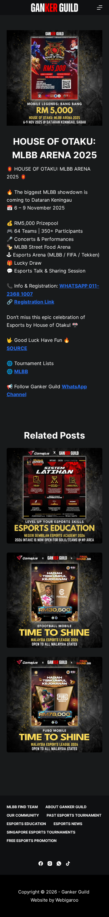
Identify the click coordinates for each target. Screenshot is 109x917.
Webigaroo (66, 900)
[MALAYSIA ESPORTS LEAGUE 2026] (55, 600)
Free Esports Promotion (32, 840)
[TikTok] (68, 863)
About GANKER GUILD (66, 807)
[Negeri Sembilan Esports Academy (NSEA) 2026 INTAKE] (55, 496)
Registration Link (34, 302)
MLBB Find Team (22, 807)
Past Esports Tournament (74, 815)
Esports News (68, 823)
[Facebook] (40, 863)
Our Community (23, 815)
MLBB (21, 371)
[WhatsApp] (59, 863)
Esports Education (26, 823)
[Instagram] (50, 863)
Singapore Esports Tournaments (41, 832)
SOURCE (17, 348)
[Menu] (99, 7)
